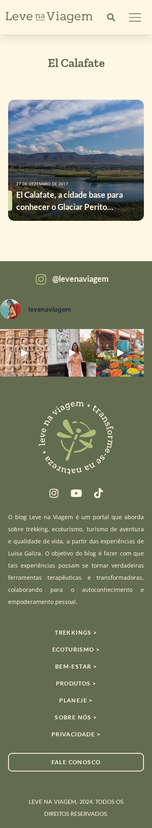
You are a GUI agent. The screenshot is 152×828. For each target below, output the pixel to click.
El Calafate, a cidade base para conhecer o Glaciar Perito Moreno (69, 207)
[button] (111, 17)
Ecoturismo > (76, 649)
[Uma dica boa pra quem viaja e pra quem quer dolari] (120, 353)
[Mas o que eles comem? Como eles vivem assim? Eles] (72, 353)
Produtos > (76, 683)
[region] (76, 764)
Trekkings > (76, 632)
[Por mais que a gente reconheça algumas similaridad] (24, 353)
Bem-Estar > (76, 666)
